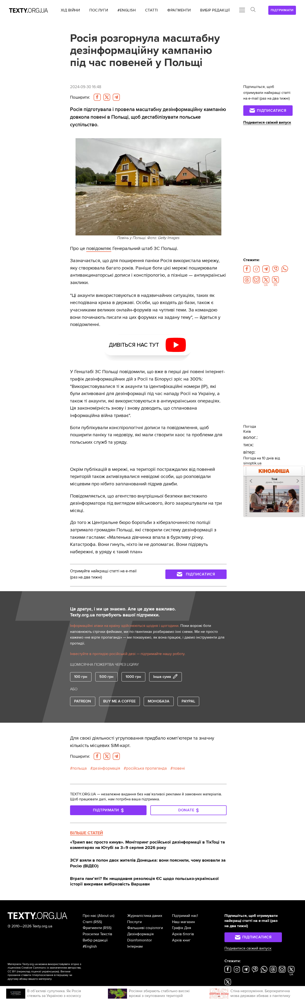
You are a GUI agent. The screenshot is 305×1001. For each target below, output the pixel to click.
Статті (87, 922)
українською (50, 971)
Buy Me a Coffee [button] (119, 701)
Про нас (90, 915)
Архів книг (181, 940)
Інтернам (135, 946)
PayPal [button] (188, 701)
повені (179, 768)
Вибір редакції (95, 940)
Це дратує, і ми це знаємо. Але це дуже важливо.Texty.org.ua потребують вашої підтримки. (123, 612)
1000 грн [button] (133, 676)
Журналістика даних (144, 915)
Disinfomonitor (139, 940)
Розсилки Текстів (97, 934)
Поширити (80, 97)
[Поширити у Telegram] (116, 97)
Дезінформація (140, 934)
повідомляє (98, 248)
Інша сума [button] (162, 676)
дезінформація (106, 768)
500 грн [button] (106, 676)
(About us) (105, 915)
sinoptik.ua (252, 463)
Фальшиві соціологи (145, 927)
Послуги (134, 922)
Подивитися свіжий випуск (267, 122)
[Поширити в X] (106, 97)
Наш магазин (183, 922)
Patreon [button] (82, 701)
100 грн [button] (80, 676)
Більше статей (86, 832)
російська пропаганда (146, 768)
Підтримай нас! (185, 915)
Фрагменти (92, 927)
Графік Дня (181, 927)
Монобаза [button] (158, 701)
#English (90, 946)
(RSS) (97, 922)
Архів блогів (183, 934)
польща (79, 768)
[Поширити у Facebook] (97, 97)
